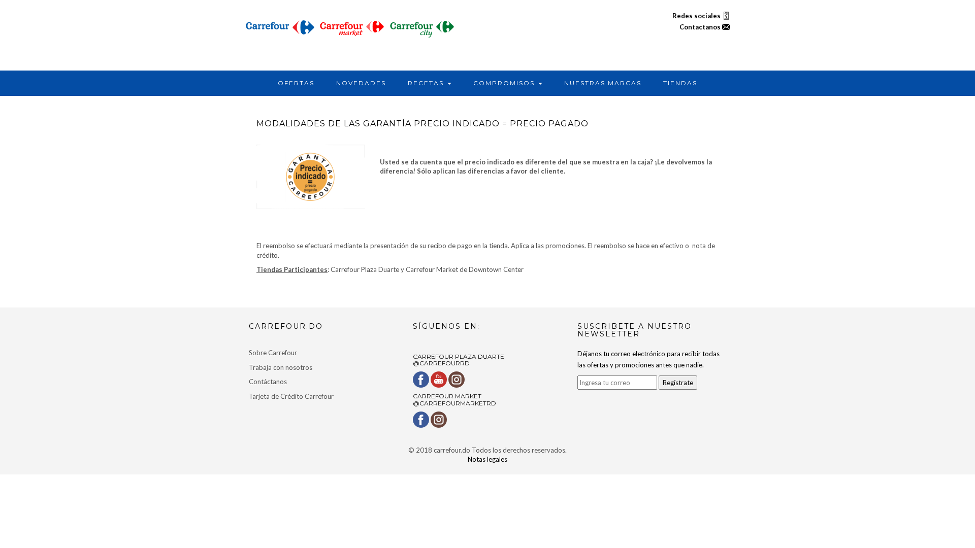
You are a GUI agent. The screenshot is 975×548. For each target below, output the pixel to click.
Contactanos (700, 27)
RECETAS (427, 83)
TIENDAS (680, 83)
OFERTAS (296, 83)
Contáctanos (268, 382)
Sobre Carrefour (273, 353)
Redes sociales (697, 16)
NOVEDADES (361, 83)
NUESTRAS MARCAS (602, 83)
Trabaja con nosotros (280, 367)
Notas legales (487, 459)
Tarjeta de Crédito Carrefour (291, 396)
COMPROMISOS (505, 83)
